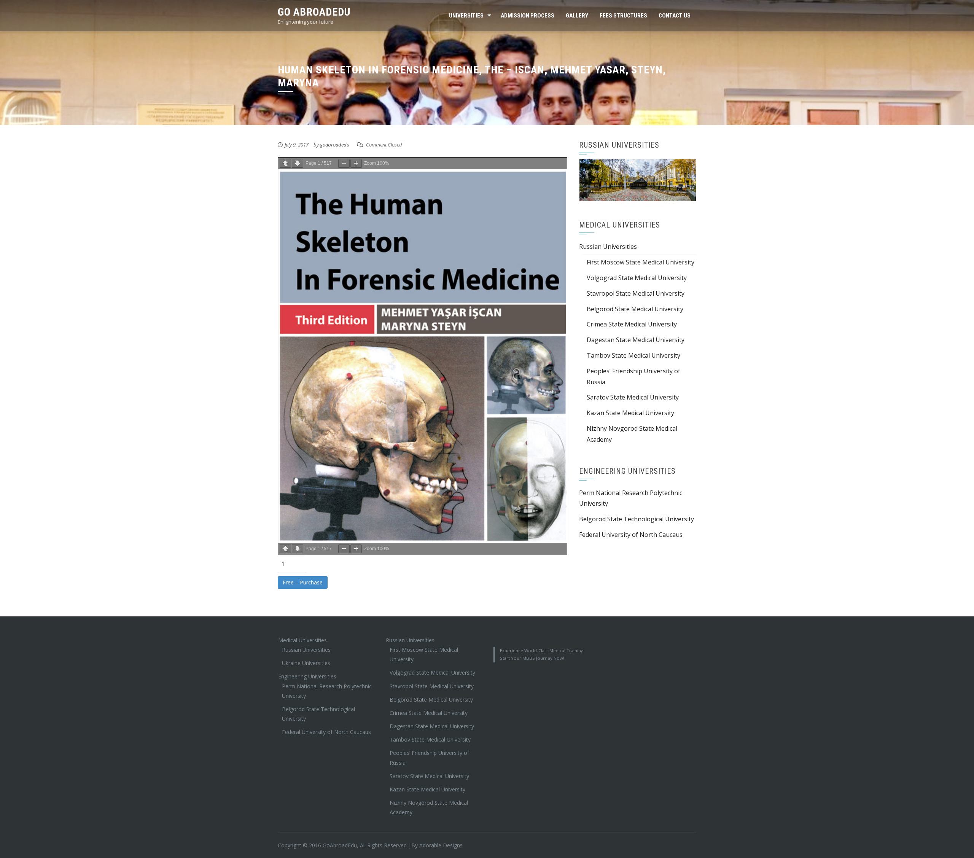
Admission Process (527, 15)
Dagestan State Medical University (635, 340)
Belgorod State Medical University (635, 309)
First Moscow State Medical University (640, 262)
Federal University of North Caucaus (631, 534)
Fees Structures (623, 15)
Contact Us (675, 15)
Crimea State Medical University (632, 324)
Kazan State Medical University (630, 413)
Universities (466, 15)
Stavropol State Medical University (635, 293)
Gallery (577, 15)
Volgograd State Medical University (637, 278)
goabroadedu (334, 144)
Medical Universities (302, 640)
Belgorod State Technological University (636, 519)
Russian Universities (608, 246)
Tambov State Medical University (633, 355)
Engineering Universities (307, 676)
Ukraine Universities (306, 663)
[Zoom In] (356, 163)
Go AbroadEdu (314, 12)
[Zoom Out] (344, 163)
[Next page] (297, 163)
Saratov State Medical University (633, 397)
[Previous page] (285, 163)
